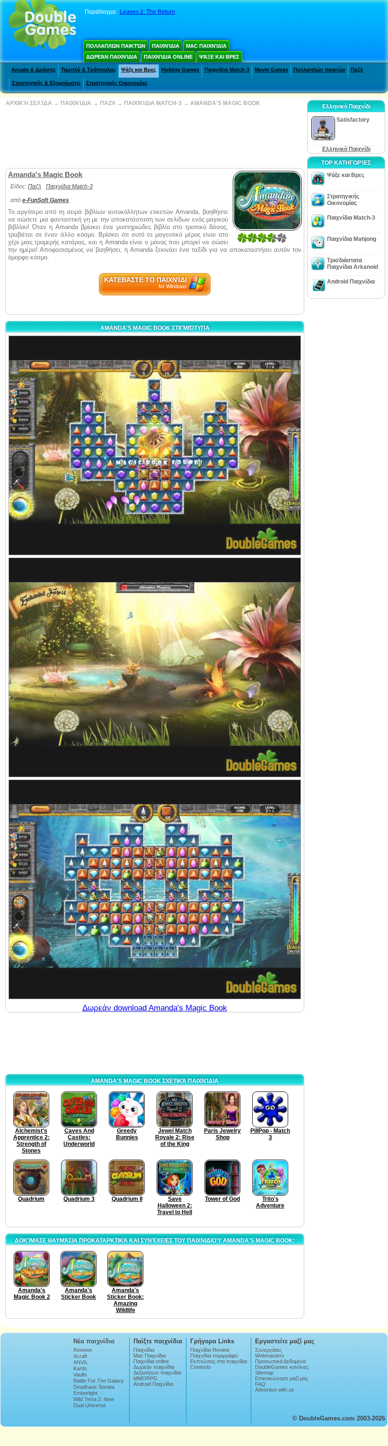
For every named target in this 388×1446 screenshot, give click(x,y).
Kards (80, 1368)
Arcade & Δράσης (33, 69)
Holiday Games (180, 69)
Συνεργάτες (268, 1350)
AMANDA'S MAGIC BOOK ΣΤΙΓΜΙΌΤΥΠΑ (155, 328)
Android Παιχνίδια (351, 281)
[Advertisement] (154, 137)
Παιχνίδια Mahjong (351, 239)
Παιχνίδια (165, 46)
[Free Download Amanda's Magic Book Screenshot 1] (155, 445)
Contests (200, 1367)
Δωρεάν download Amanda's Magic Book (154, 1007)
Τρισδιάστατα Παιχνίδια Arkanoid (352, 263)
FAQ (260, 1384)
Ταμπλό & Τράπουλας (88, 69)
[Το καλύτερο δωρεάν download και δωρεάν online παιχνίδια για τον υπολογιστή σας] (42, 26)
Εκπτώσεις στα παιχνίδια (218, 1361)
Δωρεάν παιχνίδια (111, 57)
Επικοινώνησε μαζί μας (281, 1378)
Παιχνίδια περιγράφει (214, 1355)
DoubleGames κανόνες (282, 1367)
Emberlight (85, 1393)
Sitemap (264, 1372)
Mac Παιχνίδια (206, 46)
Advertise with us (274, 1390)
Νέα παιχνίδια (94, 1341)
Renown (82, 1350)
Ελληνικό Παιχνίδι (346, 149)
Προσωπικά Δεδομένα (280, 1361)
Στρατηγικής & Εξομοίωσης (46, 83)
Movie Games (271, 69)
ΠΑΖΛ (107, 103)
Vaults (80, 1374)
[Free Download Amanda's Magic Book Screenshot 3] (155, 889)
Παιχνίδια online (168, 57)
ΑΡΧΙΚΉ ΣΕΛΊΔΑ (29, 103)
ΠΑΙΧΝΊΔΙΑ (76, 103)
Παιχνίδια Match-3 (226, 69)
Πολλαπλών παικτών (115, 46)
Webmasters (269, 1355)
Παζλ (357, 69)
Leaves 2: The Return (147, 12)
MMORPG (145, 1378)
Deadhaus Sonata (94, 1387)
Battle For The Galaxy (98, 1381)
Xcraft (80, 1356)
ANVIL (80, 1362)
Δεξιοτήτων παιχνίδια (157, 1372)
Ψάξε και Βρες (219, 57)
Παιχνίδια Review (209, 1350)
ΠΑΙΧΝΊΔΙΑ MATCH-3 (153, 103)
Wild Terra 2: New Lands (93, 1402)
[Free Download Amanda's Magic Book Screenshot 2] (155, 667)
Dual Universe (89, 1405)
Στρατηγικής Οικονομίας (117, 83)
